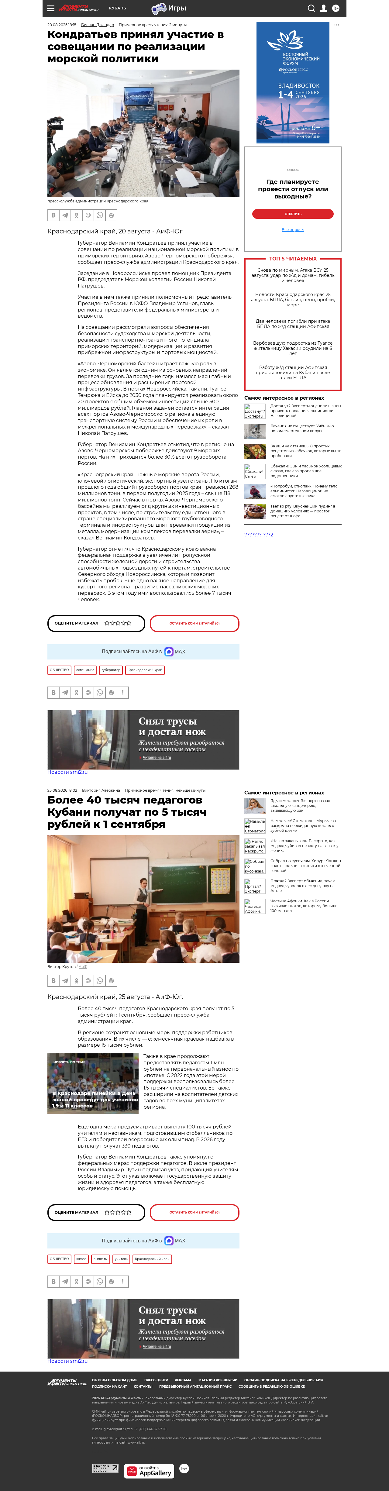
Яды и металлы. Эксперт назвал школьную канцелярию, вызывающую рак (300, 805)
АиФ (83, 966)
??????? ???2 (258, 535)
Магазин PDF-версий (217, 1380)
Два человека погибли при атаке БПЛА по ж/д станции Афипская (293, 324)
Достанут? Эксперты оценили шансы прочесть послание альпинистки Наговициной (305, 411)
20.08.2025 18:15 (61, 24)
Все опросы (293, 230)
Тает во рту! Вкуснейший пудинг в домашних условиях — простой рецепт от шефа (302, 511)
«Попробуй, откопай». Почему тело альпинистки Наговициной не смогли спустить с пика (304, 491)
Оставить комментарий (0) (195, 623)
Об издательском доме (114, 1380)
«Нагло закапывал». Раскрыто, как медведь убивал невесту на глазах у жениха (304, 845)
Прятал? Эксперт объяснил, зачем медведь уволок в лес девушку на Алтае (302, 886)
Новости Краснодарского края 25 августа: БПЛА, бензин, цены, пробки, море (293, 300)
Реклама (183, 1380)
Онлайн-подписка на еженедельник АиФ (283, 1380)
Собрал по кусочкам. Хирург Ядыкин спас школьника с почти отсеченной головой (305, 866)
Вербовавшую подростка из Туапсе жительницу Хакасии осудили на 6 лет (293, 348)
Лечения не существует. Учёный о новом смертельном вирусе (302, 428)
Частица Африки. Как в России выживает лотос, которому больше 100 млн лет (303, 906)
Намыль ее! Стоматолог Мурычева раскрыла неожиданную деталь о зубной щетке (303, 825)
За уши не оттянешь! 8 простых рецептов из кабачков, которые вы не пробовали (305, 451)
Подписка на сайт (109, 1387)
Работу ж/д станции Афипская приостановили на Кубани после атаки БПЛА (293, 372)
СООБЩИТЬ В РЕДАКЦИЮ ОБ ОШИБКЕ (272, 1387)
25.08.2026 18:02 (62, 790)
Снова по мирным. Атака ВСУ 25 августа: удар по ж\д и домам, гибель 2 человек (293, 275)
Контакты (143, 1387)
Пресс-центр (156, 1380)
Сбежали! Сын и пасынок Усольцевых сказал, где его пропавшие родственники (306, 471)
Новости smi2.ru (67, 772)
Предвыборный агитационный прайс (195, 1387)
